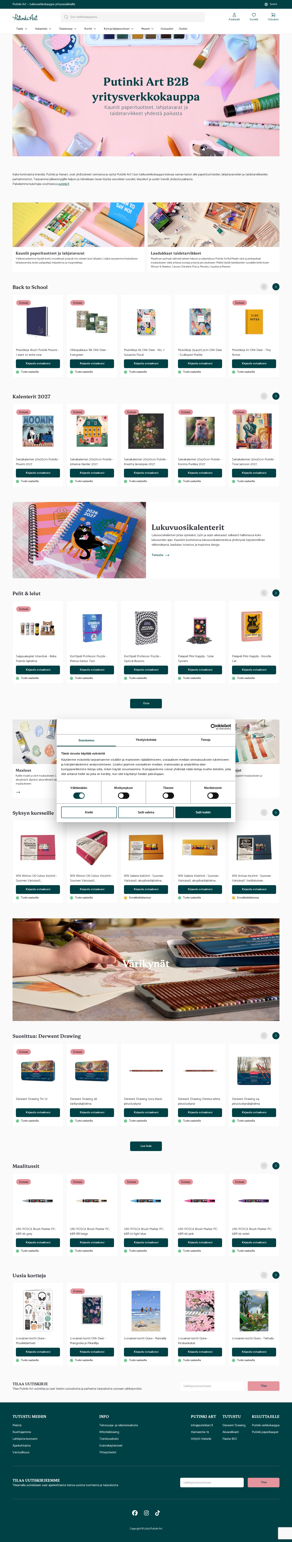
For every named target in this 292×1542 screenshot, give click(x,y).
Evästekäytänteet (111, 1445)
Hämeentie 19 (200, 1432)
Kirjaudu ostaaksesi (38, 363)
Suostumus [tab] (86, 740)
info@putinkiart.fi (202, 1425)
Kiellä (89, 812)
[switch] (123, 795)
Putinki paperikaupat (265, 1432)
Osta (146, 703)
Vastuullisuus (21, 1452)
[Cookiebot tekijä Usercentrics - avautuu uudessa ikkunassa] (213, 727)
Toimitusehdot (109, 1439)
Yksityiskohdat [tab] (146, 739)
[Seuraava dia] (275, 286)
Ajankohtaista (22, 1445)
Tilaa (264, 1386)
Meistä (17, 1425)
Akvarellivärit (230, 1432)
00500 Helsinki (201, 1439)
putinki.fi (63, 184)
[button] (53, 1416)
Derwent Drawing (234, 1425)
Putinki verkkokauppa (265, 1425)
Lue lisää (146, 1146)
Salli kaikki (203, 812)
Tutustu (157, 555)
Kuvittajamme (22, 1432)
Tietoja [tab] (205, 739)
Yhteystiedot (107, 1452)
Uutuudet (167, 29)
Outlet (183, 29)
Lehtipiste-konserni (25, 1439)
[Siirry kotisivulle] (25, 17)
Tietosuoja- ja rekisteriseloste (118, 1425)
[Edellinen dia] (264, 286)
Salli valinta (146, 812)
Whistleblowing (109, 1432)
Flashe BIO (229, 1439)
